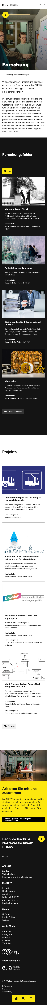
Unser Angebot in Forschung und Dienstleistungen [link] (17, 819)
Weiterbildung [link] (8, 874)
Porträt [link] (5, 888)
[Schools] (16, 998)
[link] (10, 4)
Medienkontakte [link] (10, 903)
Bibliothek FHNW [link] (10, 897)
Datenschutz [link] (7, 986)
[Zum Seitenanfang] (41, 839)
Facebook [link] (7, 931)
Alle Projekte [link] (9, 726)
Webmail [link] (6, 920)
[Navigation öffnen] (31, 998)
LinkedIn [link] (6, 940)
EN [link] (44, 5)
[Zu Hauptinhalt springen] (5, 15)
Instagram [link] (7, 934)
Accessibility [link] (7, 992)
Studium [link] (6, 871)
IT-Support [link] (7, 914)
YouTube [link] (6, 943)
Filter (9, 171)
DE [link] (40, 5)
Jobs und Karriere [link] (10, 900)
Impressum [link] (6, 989)
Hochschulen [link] (8, 891)
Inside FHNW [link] (8, 917)
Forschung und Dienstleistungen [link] (17, 75)
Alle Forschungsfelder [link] (13, 411)
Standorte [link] (7, 894)
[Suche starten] (23, 998)
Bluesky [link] (6, 937)
